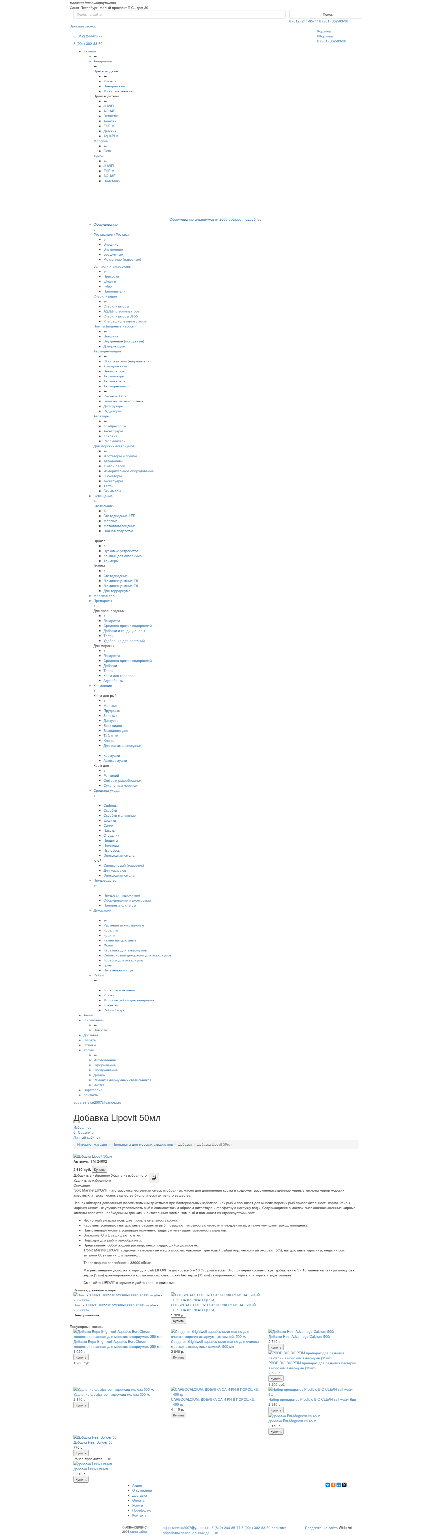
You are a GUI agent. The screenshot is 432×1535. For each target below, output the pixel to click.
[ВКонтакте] (328, 1485)
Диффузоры (114, 405)
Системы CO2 (115, 395)
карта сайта (138, 1531)
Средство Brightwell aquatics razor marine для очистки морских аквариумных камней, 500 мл (215, 1344)
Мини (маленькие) (119, 90)
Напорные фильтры (120, 905)
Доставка (91, 1034)
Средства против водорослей (128, 625)
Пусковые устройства (121, 550)
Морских (111, 705)
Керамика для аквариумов (125, 949)
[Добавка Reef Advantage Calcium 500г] (313, 1331)
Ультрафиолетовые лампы (125, 320)
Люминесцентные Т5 (121, 580)
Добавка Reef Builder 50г (94, 1442)
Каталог (90, 50)
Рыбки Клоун (114, 1009)
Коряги (109, 934)
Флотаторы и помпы (120, 455)
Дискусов (111, 720)
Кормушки (112, 755)
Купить (99, 1169)
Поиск (327, 14)
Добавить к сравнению (154, 1178)
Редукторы (112, 410)
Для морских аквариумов (114, 445)
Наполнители (115, 291)
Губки (108, 286)
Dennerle (111, 115)
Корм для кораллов (119, 675)
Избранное (83, 1127)
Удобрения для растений (124, 640)
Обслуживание (106, 1069)
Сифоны (111, 805)
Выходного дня (116, 730)
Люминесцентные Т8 (121, 585)
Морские (101, 140)
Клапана (111, 435)
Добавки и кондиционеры (124, 630)
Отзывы (90, 1044)
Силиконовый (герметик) (124, 865)
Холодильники (115, 365)
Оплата (90, 1039)
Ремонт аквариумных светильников (122, 1079)
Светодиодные (116, 575)
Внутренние (113, 249)
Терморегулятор (117, 385)
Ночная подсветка (118, 530)
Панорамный (114, 85)
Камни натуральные (120, 939)
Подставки (112, 180)
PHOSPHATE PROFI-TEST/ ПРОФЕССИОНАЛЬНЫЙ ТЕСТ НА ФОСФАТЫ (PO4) (213, 1307)
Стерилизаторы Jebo (121, 315)
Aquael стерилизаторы (122, 310)
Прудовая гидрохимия (122, 895)
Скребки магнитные (120, 815)
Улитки (109, 994)
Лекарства (112, 620)
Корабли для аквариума (123, 959)
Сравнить (86, 1132)
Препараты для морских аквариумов (142, 1144)
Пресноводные (106, 70)
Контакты (91, 1094)
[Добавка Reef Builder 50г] (119, 1437)
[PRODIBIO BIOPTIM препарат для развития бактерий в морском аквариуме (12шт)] (313, 1355)
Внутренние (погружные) (124, 340)
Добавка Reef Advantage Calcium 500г (299, 1336)
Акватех (110, 120)
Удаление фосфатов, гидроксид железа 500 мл (112, 1394)
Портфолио (93, 1089)
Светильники (104, 505)
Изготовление (105, 1059)
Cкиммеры (112, 490)
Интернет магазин (92, 1144)
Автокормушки (115, 760)
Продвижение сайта (321, 1527)
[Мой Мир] (338, 1485)
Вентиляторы (114, 370)
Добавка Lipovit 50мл (91, 1468)
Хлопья (110, 740)
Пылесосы (112, 850)
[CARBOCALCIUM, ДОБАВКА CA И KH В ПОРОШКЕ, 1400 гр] (216, 1392)
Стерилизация (105, 296)
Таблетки (111, 735)
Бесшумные (113, 254)
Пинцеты (111, 840)
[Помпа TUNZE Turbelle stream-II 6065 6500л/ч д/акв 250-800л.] (119, 1297)
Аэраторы (102, 415)
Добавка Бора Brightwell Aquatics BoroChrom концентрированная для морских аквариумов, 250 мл (118, 1344)
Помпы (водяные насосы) (115, 325)
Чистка (99, 1084)
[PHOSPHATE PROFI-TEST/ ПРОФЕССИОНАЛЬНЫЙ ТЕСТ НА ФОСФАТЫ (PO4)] (216, 1297)
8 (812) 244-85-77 (303, 20)
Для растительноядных (123, 745)
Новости (100, 1029)
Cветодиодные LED (120, 515)
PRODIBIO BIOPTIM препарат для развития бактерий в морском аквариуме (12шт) (312, 1365)
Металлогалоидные (120, 525)
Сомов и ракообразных (123, 780)
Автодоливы (113, 460)
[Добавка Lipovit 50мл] (119, 1463)
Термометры (114, 375)
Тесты (108, 485)
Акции (88, 1014)
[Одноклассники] (333, 1485)
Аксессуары (113, 430)
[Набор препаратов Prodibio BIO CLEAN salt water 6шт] (313, 1392)
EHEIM (109, 125)
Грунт (108, 964)
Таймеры (111, 560)
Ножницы (111, 845)
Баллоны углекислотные (124, 400)
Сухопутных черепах (121, 785)
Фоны (108, 944)
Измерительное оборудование (129, 470)
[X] (344, 1485)
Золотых (110, 715)
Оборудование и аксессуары (127, 900)
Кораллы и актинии (119, 989)
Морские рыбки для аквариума (129, 999)
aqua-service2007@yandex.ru (97, 1102)
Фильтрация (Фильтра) (112, 234)
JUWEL (109, 105)
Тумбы (99, 155)
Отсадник (111, 835)
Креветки (111, 1004)
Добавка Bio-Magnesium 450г (292, 1420)
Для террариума (117, 590)
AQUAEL (111, 110)
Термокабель (114, 380)
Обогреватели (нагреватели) (127, 360)
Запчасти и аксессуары (113, 266)
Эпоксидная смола (119, 855)
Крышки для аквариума (123, 555)
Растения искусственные (124, 924)
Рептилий (111, 775)
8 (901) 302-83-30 (333, 20)
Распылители (115, 440)
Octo (107, 150)
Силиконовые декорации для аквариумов (138, 954)
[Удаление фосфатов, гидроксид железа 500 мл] (119, 1389)
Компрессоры (115, 425)
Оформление (105, 1064)
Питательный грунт (119, 969)
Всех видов (113, 725)
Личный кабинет (87, 1137)
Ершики (110, 820)
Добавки (110, 665)
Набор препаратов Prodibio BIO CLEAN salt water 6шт (312, 1399)
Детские (110, 130)
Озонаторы (113, 475)
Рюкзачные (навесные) (122, 259)
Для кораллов (115, 870)
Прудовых (112, 710)
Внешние (111, 244)
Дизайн (99, 1074)
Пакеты (110, 830)
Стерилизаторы (116, 306)
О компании (93, 1019)
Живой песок (114, 465)
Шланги (110, 281)
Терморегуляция (107, 350)
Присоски (111, 276)
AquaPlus (111, 135)
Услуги (89, 1049)
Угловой (110, 80)
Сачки (108, 825)
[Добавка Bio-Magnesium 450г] (313, 1415)
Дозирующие (114, 345)
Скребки (110, 810)
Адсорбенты (114, 680)
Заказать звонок (83, 25)
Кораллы (111, 929)
